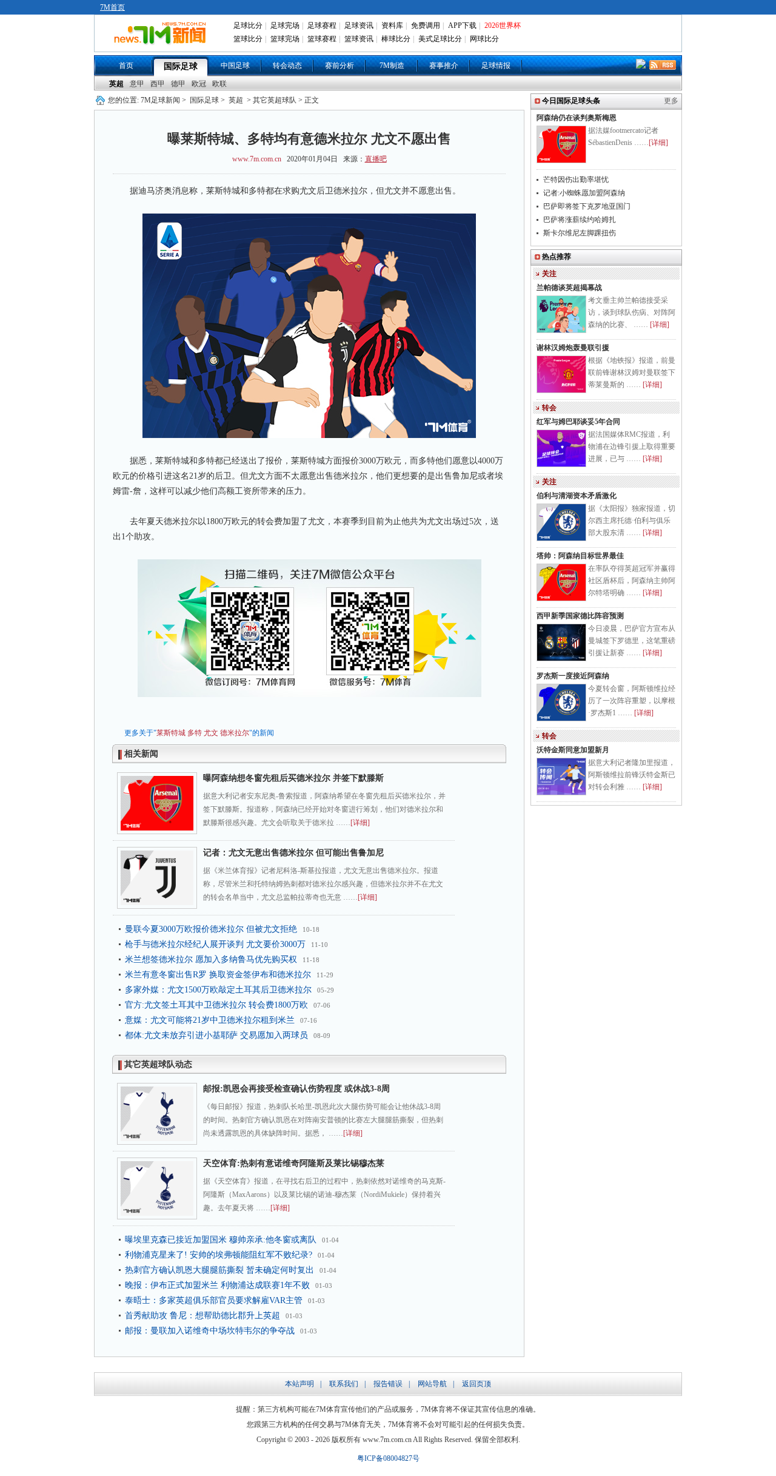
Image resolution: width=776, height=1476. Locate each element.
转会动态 (287, 65)
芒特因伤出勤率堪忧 (576, 179)
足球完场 (284, 25)
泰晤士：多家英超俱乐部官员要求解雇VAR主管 (214, 1300)
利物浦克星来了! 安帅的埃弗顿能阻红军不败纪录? (218, 1254)
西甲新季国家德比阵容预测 (580, 616)
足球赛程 (321, 25)
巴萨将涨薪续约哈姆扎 (579, 219)
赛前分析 (339, 65)
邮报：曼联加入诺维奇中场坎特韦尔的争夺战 (210, 1330)
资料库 (392, 25)
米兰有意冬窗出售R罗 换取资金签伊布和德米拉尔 (218, 974)
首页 (126, 65)
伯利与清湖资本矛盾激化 (577, 495)
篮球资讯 (358, 39)
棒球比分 (395, 39)
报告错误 (388, 1384)
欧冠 (199, 83)
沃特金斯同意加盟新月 (573, 750)
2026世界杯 (502, 25)
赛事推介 (443, 65)
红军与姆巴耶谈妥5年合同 (578, 421)
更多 (671, 100)
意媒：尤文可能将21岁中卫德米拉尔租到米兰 (210, 1020)
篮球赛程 (321, 39)
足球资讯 (358, 25)
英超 (116, 83)
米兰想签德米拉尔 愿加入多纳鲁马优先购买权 (211, 959)
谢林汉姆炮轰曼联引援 (573, 347)
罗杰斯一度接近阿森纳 (573, 676)
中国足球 (235, 65)
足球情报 (495, 65)
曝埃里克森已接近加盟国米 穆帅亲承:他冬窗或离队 (220, 1239)
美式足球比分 (440, 39)
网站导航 (432, 1384)
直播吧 (376, 159)
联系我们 (343, 1384)
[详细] (360, 822)
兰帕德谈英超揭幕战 (569, 287)
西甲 (157, 83)
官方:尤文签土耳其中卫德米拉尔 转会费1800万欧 (216, 1004)
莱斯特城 (171, 733)
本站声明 (299, 1384)
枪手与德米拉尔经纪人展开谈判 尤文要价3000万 (215, 944)
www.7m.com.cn (256, 159)
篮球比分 (248, 39)
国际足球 (181, 66)
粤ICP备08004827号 (388, 1458)
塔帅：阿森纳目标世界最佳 (580, 555)
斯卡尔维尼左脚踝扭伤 (579, 233)
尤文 (211, 733)
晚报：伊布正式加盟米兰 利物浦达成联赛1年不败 (217, 1285)
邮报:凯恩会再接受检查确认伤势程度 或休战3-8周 (296, 1088)
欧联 (219, 83)
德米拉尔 (234, 733)
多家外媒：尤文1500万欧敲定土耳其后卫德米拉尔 (218, 989)
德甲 (178, 83)
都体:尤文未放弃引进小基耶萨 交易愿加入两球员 (216, 1035)
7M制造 (392, 65)
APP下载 (462, 25)
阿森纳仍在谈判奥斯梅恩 (577, 117)
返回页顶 (476, 1384)
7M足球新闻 (160, 100)
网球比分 (484, 39)
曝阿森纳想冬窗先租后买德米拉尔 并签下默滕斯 (293, 778)
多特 (194, 733)
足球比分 (248, 25)
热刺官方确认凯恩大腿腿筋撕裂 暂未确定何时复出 (219, 1270)
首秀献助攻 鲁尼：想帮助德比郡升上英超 (202, 1315)
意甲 (137, 83)
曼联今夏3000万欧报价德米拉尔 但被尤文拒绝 (211, 929)
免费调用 (425, 25)
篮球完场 (284, 39)
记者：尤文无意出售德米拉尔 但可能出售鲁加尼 (293, 852)
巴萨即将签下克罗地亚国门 (586, 206)
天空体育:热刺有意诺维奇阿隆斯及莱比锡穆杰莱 (293, 1163)
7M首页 (112, 7)
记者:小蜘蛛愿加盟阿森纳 (584, 193)
